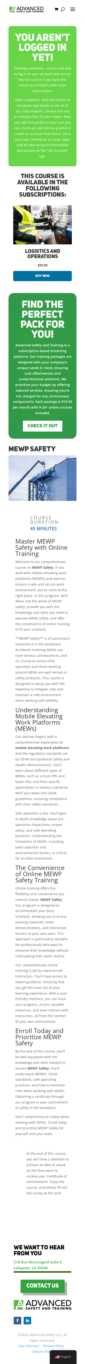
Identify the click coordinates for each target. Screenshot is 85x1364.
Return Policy (43, 1351)
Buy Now (42, 276)
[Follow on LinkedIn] (27, 1320)
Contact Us (42, 1286)
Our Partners (29, 1346)
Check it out (43, 426)
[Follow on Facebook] (17, 1320)
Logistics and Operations (42, 254)
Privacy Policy (53, 1346)
